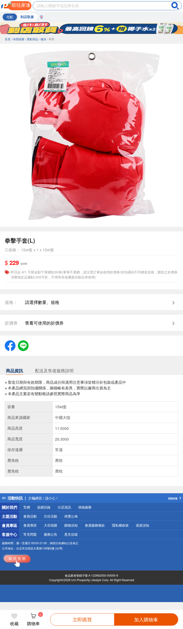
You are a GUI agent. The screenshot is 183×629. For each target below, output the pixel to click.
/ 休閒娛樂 (17, 39)
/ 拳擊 (50, 39)
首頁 (7, 39)
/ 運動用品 (31, 39)
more (173, 498)
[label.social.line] (23, 345)
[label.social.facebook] (10, 345)
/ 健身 (42, 39)
